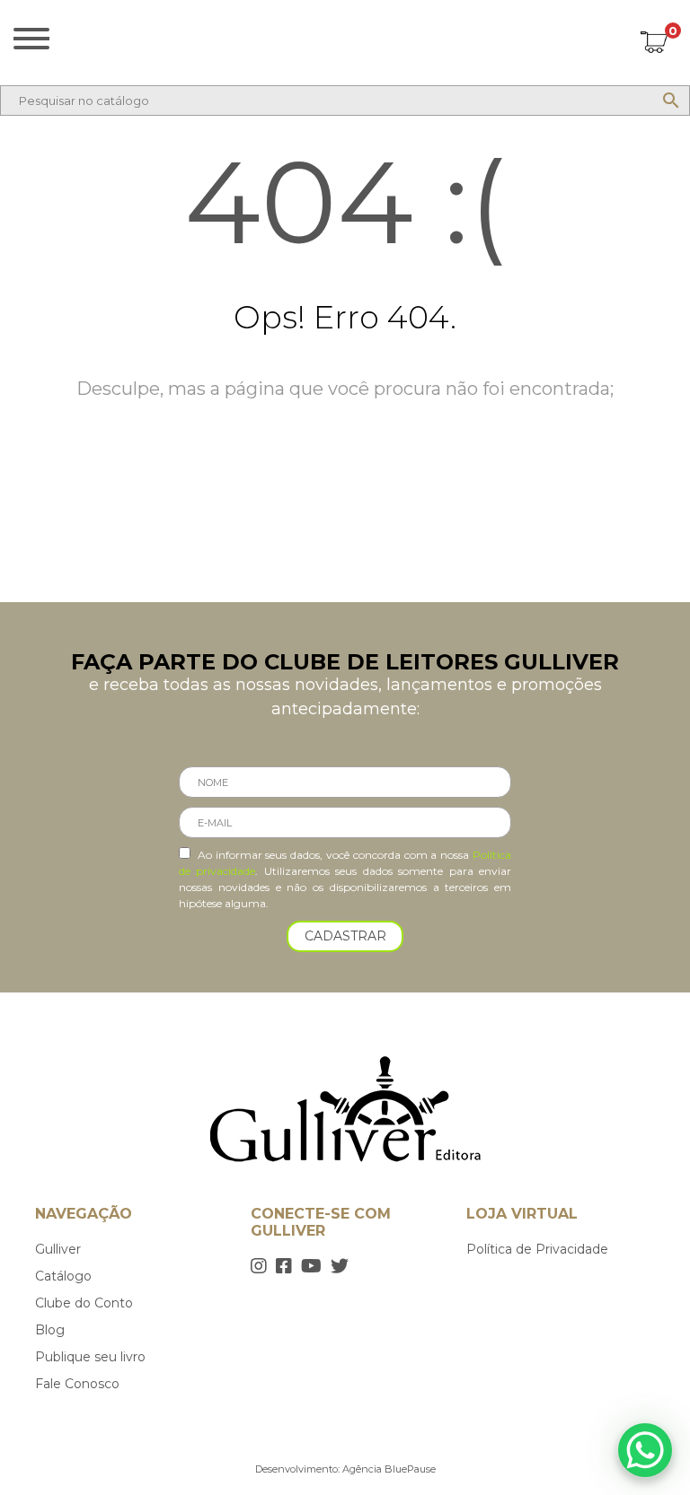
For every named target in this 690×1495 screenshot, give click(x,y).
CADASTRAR (345, 936)
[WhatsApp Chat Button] (645, 1450)
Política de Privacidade (537, 1249)
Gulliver (58, 1249)
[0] (654, 44)
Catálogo (63, 1276)
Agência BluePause (389, 1469)
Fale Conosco (77, 1384)
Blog (50, 1330)
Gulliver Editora (345, 38)
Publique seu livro (90, 1357)
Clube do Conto (84, 1303)
